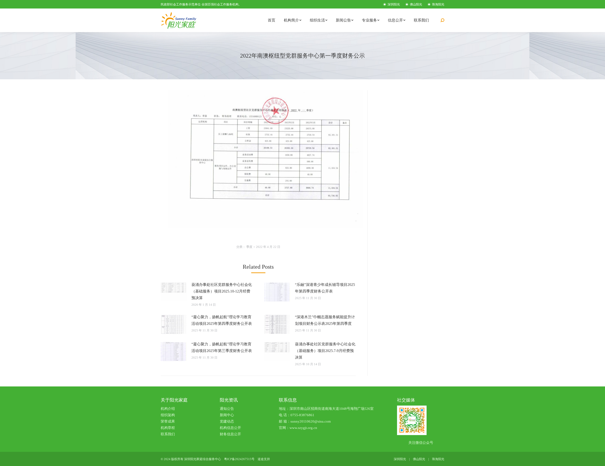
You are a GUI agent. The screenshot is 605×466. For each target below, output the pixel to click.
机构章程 (168, 428)
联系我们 (168, 434)
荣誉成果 (168, 421)
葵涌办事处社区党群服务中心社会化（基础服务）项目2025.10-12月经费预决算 (221, 291)
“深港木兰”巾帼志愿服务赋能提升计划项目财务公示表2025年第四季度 (325, 320)
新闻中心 (227, 415)
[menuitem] (271, 20)
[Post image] (174, 292)
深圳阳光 (393, 4)
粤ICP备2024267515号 (239, 459)
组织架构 (168, 415)
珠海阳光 (437, 4)
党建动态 (227, 421)
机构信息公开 (230, 428)
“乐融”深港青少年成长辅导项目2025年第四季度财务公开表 (325, 288)
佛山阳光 (415, 4)
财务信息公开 (230, 434)
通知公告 (227, 409)
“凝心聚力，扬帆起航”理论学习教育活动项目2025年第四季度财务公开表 (221, 320)
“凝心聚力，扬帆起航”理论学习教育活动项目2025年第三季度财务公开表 (221, 347)
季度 (249, 247)
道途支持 (264, 459)
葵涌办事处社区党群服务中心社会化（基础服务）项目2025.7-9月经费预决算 (325, 350)
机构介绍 (168, 409)
